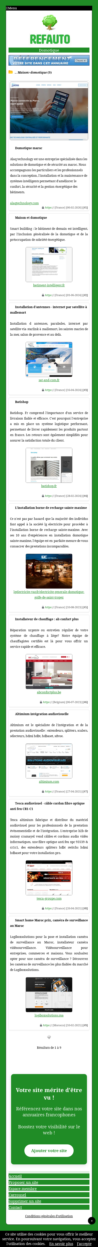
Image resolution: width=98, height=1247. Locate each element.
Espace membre (23, 1188)
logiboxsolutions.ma (49, 1015)
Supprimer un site (25, 1200)
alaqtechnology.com (24, 203)
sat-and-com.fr (49, 380)
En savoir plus (61, 1243)
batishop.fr (49, 486)
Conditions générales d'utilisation (49, 1216)
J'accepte (84, 1243)
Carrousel (17, 1194)
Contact (15, 1207)
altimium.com (49, 781)
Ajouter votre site (49, 1150)
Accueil (15, 1175)
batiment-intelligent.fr (49, 285)
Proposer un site (23, 1182)
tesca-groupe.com (49, 898)
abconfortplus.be (49, 692)
